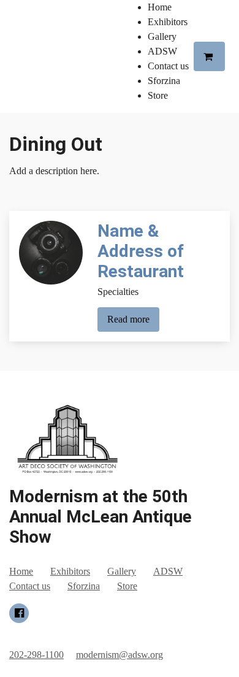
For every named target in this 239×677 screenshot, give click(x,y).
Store (158, 95)
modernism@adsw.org (119, 654)
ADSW (162, 51)
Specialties (117, 291)
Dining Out (55, 144)
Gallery (162, 36)
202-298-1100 (36, 654)
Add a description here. (54, 171)
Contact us (168, 66)
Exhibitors (168, 22)
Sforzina (164, 80)
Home (160, 7)
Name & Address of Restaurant (140, 251)
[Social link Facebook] (19, 613)
